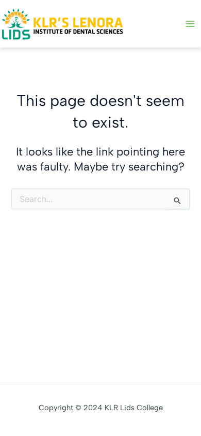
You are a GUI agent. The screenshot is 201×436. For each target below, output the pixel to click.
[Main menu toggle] (190, 24)
